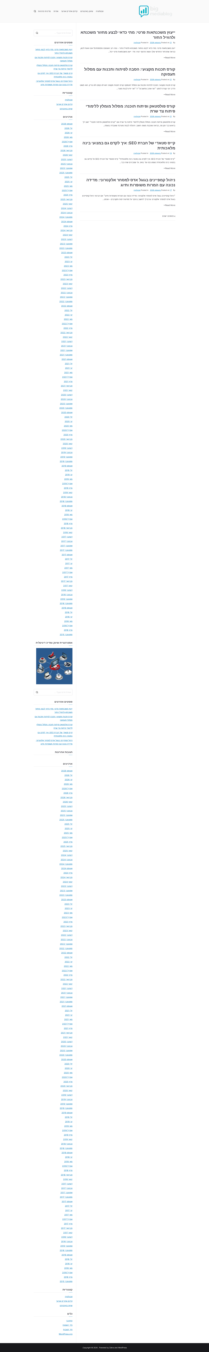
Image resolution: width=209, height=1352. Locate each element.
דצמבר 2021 (66, 341)
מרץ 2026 (67, 146)
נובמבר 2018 (66, 497)
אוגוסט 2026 (66, 124)
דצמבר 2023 (66, 239)
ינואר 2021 (67, 390)
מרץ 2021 (68, 381)
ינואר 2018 (67, 532)
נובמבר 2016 (66, 594)
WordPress (122, 1348)
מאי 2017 (68, 568)
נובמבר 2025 (66, 164)
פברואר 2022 (66, 332)
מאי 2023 (68, 266)
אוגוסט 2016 (67, 608)
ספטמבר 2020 (65, 408)
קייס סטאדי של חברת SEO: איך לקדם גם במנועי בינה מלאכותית (55, 75)
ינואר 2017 (67, 585)
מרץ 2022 (67, 328)
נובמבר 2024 (66, 212)
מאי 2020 (68, 426)
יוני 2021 (68, 368)
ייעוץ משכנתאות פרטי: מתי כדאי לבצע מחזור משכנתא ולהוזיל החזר (53, 51)
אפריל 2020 (67, 430)
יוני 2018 (68, 510)
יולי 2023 (68, 257)
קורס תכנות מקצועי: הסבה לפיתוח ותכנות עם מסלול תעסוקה (53, 59)
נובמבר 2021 (66, 346)
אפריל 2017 (67, 572)
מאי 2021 (68, 372)
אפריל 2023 (67, 270)
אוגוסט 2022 (66, 306)
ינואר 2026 (67, 155)
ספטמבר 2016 (66, 603)
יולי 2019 (68, 470)
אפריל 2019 (67, 483)
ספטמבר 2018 (66, 501)
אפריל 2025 (67, 190)
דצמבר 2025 (66, 159)
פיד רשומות (67, 1325)
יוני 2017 (68, 563)
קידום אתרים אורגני (69, 11)
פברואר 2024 (66, 230)
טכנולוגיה (99, 11)
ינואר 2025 (67, 204)
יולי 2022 (68, 310)
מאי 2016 (68, 621)
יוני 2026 (68, 133)
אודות (56, 11)
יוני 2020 (68, 421)
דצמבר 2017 (66, 537)
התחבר (69, 1321)
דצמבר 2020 (66, 395)
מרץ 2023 (67, 275)
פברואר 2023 (66, 279)
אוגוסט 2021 (67, 359)
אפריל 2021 (67, 377)
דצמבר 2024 (66, 208)
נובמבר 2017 (66, 541)
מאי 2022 (68, 319)
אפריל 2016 (67, 625)
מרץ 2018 (68, 523)
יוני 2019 (68, 474)
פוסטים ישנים (168, 216)
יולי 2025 (68, 177)
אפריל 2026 (67, 141)
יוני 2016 (68, 617)
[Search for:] (53, 33)
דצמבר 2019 (66, 448)
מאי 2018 (68, 514)
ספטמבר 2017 (66, 550)
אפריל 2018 (67, 519)
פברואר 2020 (66, 439)
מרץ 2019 (68, 488)
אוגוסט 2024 (66, 221)
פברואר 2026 (66, 150)
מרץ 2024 (67, 226)
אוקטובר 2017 (66, 546)
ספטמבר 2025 (65, 172)
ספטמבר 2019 (66, 461)
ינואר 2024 (67, 235)
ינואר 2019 (67, 492)
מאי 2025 (68, 186)
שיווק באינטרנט (86, 11)
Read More (170, 57)
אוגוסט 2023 (66, 252)
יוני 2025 (68, 181)
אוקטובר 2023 (66, 244)
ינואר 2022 (67, 337)
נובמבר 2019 (66, 452)
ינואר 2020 (67, 443)
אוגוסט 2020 (66, 412)
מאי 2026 (68, 137)
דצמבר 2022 (66, 288)
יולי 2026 (68, 128)
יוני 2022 (68, 315)
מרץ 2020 (67, 434)
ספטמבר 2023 (65, 248)
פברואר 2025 (66, 199)
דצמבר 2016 (66, 590)
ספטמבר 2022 (65, 301)
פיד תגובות (67, 1329)
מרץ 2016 (68, 630)
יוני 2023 (68, 261)
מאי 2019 (68, 479)
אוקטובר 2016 (66, 599)
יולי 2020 (68, 417)
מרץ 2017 (68, 577)
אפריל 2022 (67, 323)
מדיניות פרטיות (44, 11)
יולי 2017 (68, 559)
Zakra (111, 1348)
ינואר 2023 (67, 284)
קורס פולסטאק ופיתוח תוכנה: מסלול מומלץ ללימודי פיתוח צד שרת (54, 67)
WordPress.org (65, 1334)
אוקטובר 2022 (66, 297)
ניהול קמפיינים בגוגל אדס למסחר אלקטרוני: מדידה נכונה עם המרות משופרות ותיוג (54, 83)
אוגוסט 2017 (67, 554)
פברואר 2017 (66, 581)
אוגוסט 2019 (67, 466)
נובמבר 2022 (66, 292)
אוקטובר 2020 (66, 403)
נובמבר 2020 (66, 399)
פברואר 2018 (66, 528)
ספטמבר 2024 (65, 217)
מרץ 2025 (67, 195)
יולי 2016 (68, 612)
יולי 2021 (68, 363)
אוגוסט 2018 (67, 506)
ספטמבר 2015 (66, 634)
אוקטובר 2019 (66, 457)
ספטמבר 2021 (66, 355)
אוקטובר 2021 (66, 350)
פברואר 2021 (66, 386)
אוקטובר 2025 (66, 168)
